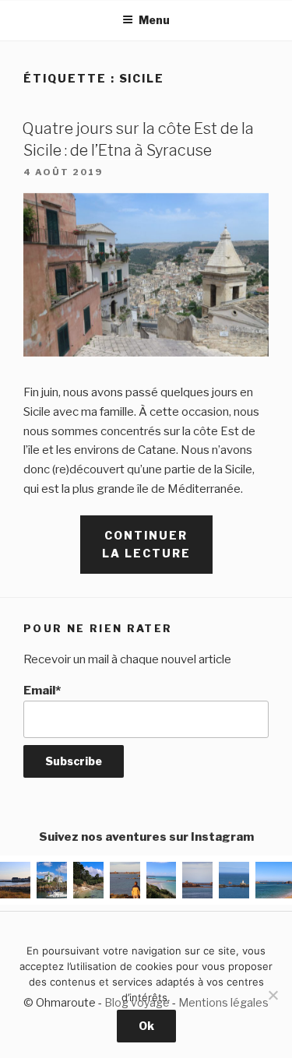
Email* (42, 691)
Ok (146, 1025)
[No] (272, 995)
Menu (154, 19)
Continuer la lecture (157, 551)
